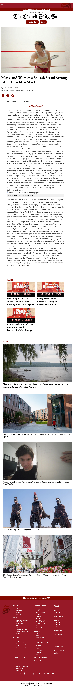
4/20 (37, 636)
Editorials (18, 627)
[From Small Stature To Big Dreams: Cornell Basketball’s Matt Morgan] (20, 315)
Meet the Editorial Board (63, 639)
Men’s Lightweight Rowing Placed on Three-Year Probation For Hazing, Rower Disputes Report (35, 385)
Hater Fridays (19, 668)
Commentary (19, 670)
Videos (38, 654)
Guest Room (19, 623)
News (15, 606)
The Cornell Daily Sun (12, 88)
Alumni (56, 610)
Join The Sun (59, 616)
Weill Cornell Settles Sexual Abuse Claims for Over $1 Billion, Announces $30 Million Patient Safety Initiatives (34, 576)
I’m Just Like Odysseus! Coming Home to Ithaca (21, 529)
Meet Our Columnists (22, 634)
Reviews (18, 662)
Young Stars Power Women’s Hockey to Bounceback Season (47, 301)
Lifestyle (37, 610)
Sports (16, 637)
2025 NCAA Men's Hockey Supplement (42, 638)
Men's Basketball (21, 646)
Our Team (58, 634)
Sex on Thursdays (41, 627)
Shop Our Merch (32, 22)
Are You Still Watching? (22, 666)
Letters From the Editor (22, 631)
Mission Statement (61, 637)
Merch (58, 625)
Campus (18, 612)
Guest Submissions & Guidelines (22, 621)
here (18, 260)
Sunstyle (58, 627)
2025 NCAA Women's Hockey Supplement (42, 641)
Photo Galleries (40, 650)
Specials (37, 631)
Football (18, 640)
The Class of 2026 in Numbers (36, 9)
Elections (18, 614)
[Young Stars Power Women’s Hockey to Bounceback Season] (50, 289)
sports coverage (13, 263)
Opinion (16, 618)
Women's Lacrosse (21, 652)
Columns (18, 625)
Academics (39, 618)
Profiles (18, 660)
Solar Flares (19, 664)
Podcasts (38, 652)
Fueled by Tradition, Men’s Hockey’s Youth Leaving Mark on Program (20, 301)
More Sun (57, 620)
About (56, 606)
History (58, 643)
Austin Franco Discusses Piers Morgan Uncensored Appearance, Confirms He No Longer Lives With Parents (36, 483)
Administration (20, 610)
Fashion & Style (40, 623)
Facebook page (24, 265)
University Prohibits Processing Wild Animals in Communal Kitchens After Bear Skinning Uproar (36, 435)
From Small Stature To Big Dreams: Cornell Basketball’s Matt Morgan (20, 327)
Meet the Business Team (63, 641)
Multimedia (38, 646)
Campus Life (39, 616)
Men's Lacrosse (20, 650)
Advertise (58, 630)
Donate (43, 22)
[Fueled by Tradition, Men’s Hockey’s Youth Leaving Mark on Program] (20, 289)
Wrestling (18, 654)
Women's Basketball (21, 648)
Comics (38, 648)
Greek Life (39, 614)
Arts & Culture (19, 657)
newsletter (40, 263)
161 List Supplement (41, 634)
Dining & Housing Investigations (41, 621)
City (17, 608)
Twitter (59, 263)
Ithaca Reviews (40, 612)
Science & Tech (40, 606)
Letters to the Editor (21, 629)
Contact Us (58, 646)
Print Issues (59, 623)
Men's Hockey (20, 642)
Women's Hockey (21, 644)
